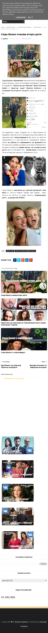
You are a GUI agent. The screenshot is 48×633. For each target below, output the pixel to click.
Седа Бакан (37, 27)
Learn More (21, 17)
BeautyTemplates (21, 622)
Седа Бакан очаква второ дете (14, 295)
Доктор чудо (11, 27)
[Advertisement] (24, 407)
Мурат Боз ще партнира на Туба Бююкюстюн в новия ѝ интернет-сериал (23, 324)
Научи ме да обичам (24, 27)
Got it (30, 17)
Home (3, 27)
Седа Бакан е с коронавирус (13, 352)
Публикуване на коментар (14, 378)
